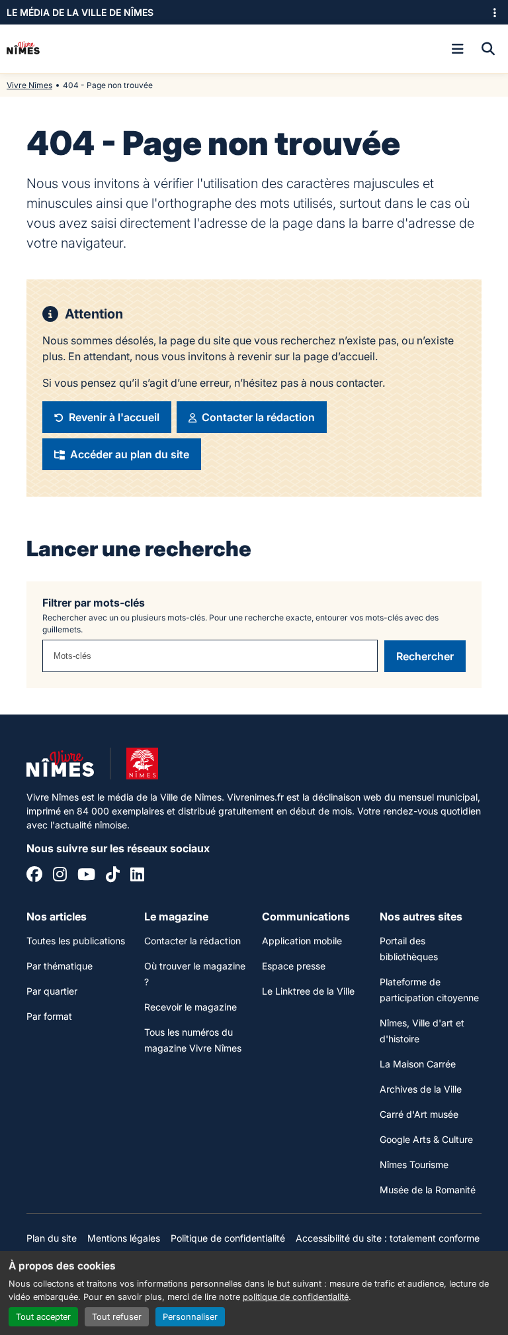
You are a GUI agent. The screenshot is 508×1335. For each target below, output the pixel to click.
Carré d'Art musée (419, 1114)
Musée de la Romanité (428, 1189)
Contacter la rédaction (192, 940)
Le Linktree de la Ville (308, 991)
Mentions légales (123, 1238)
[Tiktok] (113, 876)
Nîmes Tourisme (414, 1164)
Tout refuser (117, 1317)
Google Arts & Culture (426, 1139)
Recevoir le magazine (190, 1007)
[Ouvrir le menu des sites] (494, 12)
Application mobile (302, 940)
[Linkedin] (137, 876)
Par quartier (51, 991)
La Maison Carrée (418, 1063)
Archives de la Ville (421, 1089)
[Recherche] (488, 49)
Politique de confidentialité (228, 1238)
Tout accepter (43, 1317)
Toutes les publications (75, 940)
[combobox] (210, 656)
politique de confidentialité (296, 1297)
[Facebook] (34, 876)
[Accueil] (23, 49)
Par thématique (59, 965)
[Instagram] (60, 876)
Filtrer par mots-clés (93, 602)
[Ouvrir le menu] (457, 49)
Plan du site (51, 1238)
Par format (49, 1016)
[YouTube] (86, 876)
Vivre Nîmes (29, 85)
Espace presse (293, 965)
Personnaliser (190, 1317)
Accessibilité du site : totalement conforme (388, 1238)
